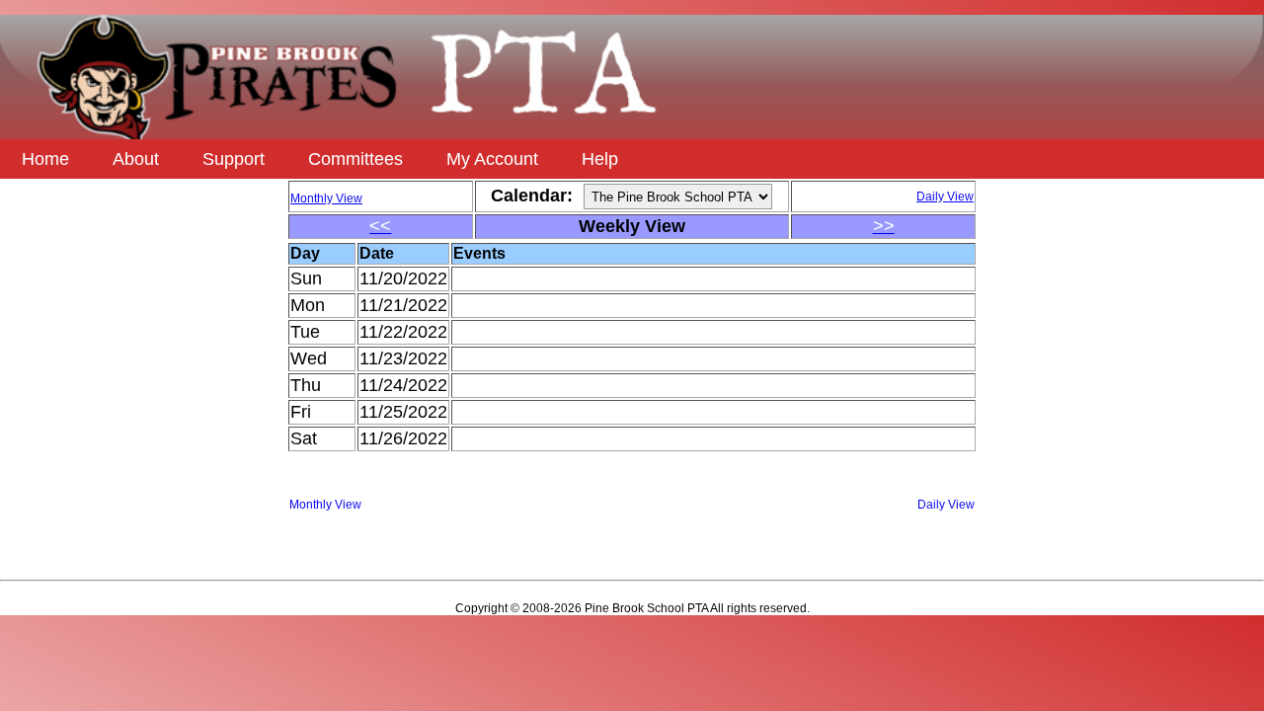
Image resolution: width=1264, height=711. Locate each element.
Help (600, 159)
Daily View (946, 505)
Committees (355, 159)
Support (234, 159)
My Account (492, 159)
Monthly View (325, 505)
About (136, 159)
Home (45, 159)
